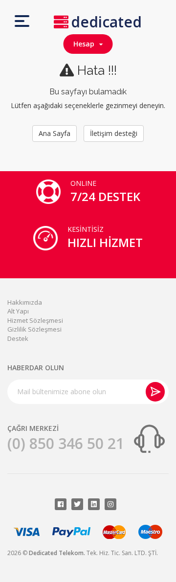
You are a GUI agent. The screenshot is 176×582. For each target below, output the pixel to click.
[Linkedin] (94, 504)
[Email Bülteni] (155, 392)
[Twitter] (77, 504)
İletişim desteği (113, 133)
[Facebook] (60, 504)
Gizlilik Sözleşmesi (34, 329)
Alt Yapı (18, 311)
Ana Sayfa (54, 133)
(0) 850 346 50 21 (65, 443)
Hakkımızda (24, 302)
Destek (17, 338)
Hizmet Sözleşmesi (35, 320)
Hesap (85, 43)
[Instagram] (110, 504)
